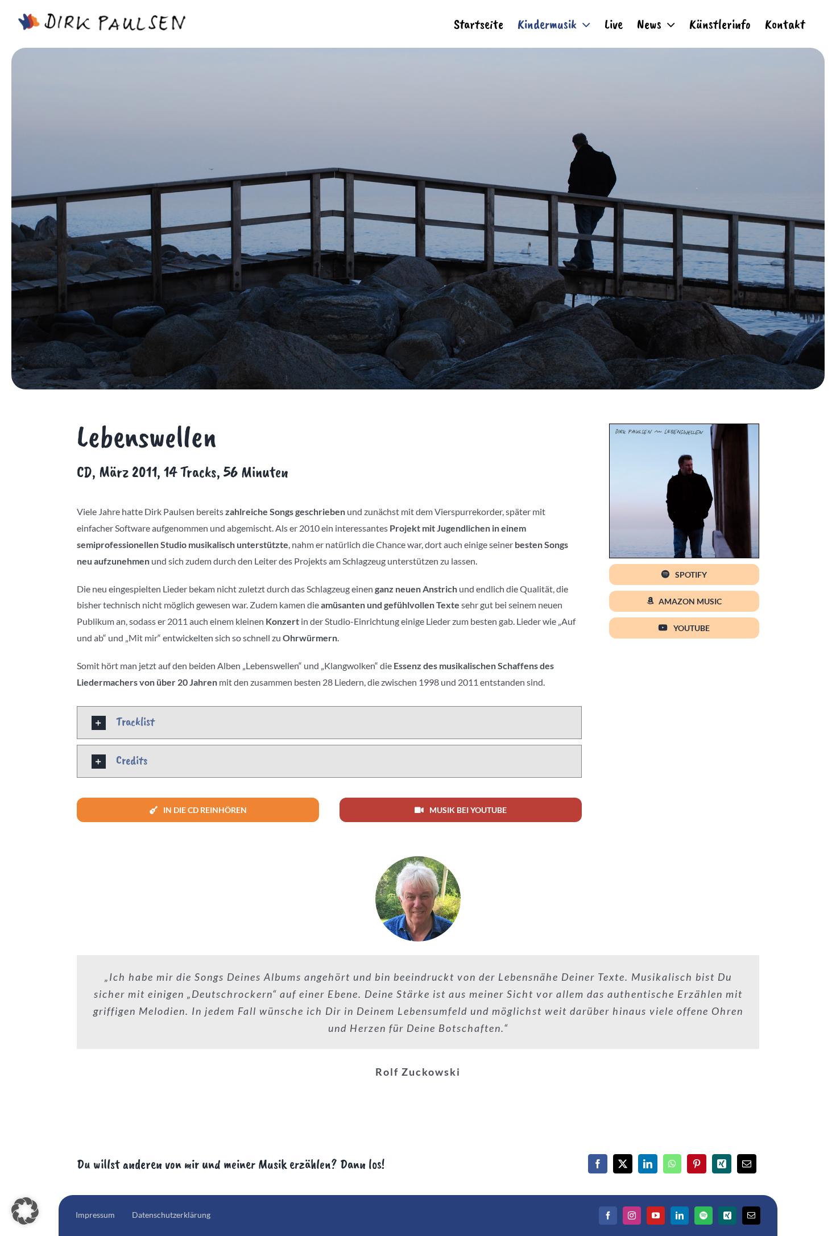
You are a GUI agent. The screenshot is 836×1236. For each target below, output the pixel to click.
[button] (329, 723)
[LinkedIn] (647, 1163)
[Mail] (751, 1215)
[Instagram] (632, 1215)
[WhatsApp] (672, 1163)
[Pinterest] (696, 1163)
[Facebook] (597, 1163)
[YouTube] (656, 1215)
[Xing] (721, 1163)
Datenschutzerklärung (171, 1215)
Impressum (95, 1215)
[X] (622, 1163)
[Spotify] (703, 1215)
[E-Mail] (746, 1163)
